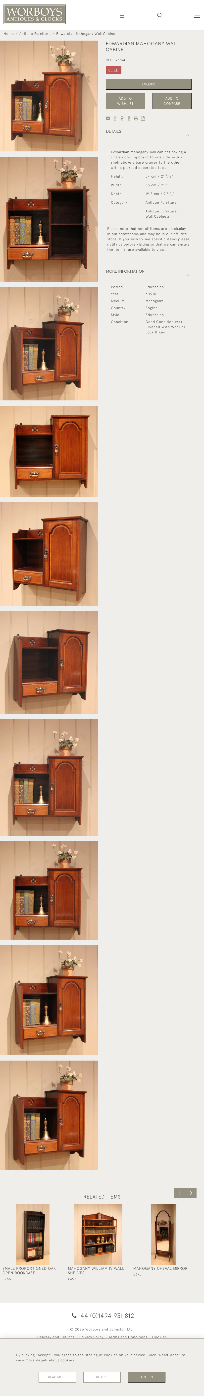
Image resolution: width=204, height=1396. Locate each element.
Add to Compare (171, 101)
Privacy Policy (91, 1337)
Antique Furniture (35, 34)
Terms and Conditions (127, 1337)
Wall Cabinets (158, 216)
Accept (147, 1377)
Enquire (149, 84)
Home (8, 34)
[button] (159, 15)
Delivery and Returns (55, 1337)
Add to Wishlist (125, 101)
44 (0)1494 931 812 (106, 1315)
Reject (102, 1377)
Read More (57, 1377)
